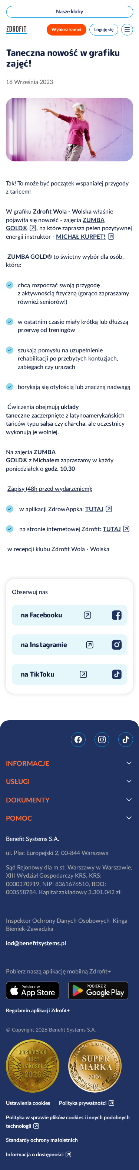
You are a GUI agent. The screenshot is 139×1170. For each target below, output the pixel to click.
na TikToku (37, 674)
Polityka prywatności (83, 1103)
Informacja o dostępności (35, 1154)
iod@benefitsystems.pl (36, 943)
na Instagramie (44, 644)
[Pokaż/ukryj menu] (127, 30)
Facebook (78, 739)
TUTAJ (94, 509)
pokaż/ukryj (129, 763)
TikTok (125, 739)
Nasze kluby (69, 11)
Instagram (102, 739)
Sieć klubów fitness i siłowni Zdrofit (18, 29)
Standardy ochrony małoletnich (42, 1140)
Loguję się (103, 29)
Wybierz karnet (67, 29)
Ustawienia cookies (28, 1103)
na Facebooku (41, 615)
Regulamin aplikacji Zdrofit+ (38, 1010)
